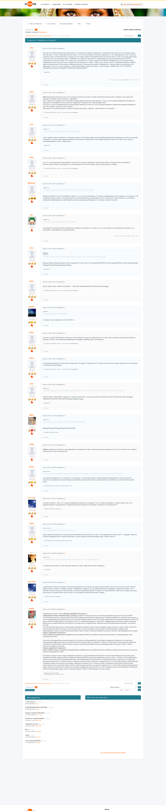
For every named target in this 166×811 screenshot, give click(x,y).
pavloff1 (31, 307)
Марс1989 (38, 720)
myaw (37, 709)
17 (64, 524)
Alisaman (38, 737)
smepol (31, 608)
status (31, 92)
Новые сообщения (35, 24)
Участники (51, 24)
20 (64, 609)
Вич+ (27, 729)
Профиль (46, 84)
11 (64, 359)
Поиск (89, 24)
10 (64, 333)
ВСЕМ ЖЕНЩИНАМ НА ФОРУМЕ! (36, 707)
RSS (79, 24)
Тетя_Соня (31, 498)
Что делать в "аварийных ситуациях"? (61, 35)
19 (64, 582)
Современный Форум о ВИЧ (31, 35)
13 (64, 415)
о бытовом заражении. (33, 741)
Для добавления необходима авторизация (113, 752)
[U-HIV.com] (83, 12)
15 (64, 467)
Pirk (31, 215)
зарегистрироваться (136, 4)
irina (31, 48)
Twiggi (31, 444)
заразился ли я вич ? (32, 724)
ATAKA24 (38, 742)
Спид (27, 735)
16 (64, 498)
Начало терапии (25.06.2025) (34, 713)
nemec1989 (39, 715)
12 (64, 384)
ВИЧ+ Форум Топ (33, 697)
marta (31, 467)
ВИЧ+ (41, 35)
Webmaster (43, 32)
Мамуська (31, 183)
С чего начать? (30, 702)
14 (64, 445)
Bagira (31, 415)
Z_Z (31, 552)
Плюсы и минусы (47, 35)
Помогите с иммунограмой (34, 718)
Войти (125, 4)
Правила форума (66, 24)
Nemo (37, 703)
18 (64, 553)
